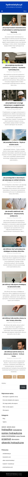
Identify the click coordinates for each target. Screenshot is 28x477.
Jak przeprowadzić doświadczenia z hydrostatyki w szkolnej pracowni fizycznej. (14, 30)
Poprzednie (8, 376)
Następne (21, 376)
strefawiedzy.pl (7, 453)
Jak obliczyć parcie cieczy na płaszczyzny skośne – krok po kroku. (14, 354)
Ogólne (4, 422)
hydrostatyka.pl (14, 4)
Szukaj (4, 383)
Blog (4, 418)
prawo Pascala (20, 436)
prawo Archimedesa (9, 436)
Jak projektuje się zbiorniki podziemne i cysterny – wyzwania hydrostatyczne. (14, 67)
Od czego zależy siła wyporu (10, 403)
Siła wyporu (6, 410)
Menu (25, 11)
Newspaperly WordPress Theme (14, 475)
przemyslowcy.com (8, 467)
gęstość (4, 427)
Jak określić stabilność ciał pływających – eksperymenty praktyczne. (14, 214)
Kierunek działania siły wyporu (11, 400)
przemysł (6, 439)
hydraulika (7, 429)
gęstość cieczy (11, 427)
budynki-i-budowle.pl (8, 463)
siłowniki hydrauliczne (13, 442)
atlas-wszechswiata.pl (8, 460)
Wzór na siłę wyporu (8, 407)
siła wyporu (15, 439)
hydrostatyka (17, 430)
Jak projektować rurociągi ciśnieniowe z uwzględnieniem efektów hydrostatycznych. (14, 105)
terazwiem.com (7, 457)
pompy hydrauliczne (12, 433)
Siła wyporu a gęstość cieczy (10, 396)
